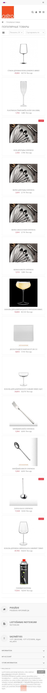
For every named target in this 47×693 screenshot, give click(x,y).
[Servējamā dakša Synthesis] (23, 412)
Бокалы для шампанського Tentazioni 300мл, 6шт (23, 310)
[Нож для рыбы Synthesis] (23, 133)
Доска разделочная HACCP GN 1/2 (23, 349)
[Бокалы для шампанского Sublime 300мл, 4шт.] (23, 372)
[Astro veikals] (16, 12)
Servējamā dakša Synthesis (23, 429)
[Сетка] (3, 33)
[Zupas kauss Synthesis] (23, 492)
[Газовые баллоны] (23, 571)
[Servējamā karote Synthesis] (23, 452)
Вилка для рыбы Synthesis (23, 190)
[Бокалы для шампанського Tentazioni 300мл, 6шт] (23, 293)
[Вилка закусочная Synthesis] (23, 213)
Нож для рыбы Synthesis (23, 150)
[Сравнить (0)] (43, 3)
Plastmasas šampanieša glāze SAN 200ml (23, 110)
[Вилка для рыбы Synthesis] (23, 173)
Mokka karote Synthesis (24, 269)
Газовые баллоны (23, 588)
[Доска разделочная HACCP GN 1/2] (23, 332)
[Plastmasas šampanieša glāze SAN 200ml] (23, 94)
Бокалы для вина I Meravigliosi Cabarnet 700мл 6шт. (23, 549)
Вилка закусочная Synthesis (23, 230)
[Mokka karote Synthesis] (23, 253)
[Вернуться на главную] (2, 22)
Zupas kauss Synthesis (23, 508)
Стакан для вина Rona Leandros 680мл (23, 70)
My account (6, 656)
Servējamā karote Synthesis (23, 469)
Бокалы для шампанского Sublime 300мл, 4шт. (23, 389)
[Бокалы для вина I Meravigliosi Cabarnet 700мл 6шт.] (23, 532)
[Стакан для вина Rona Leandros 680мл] (23, 54)
